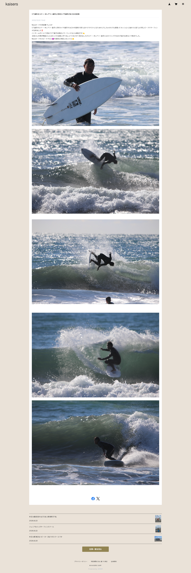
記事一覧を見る (95, 549)
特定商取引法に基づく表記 (99, 561)
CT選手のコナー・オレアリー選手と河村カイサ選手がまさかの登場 (55, 14)
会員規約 (114, 561)
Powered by (93, 569)
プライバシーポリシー (80, 561)
